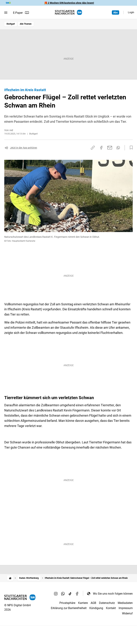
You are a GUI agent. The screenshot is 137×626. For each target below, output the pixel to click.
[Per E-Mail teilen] (109, 147)
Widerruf (127, 613)
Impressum (126, 608)
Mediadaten (125, 603)
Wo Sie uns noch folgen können (113, 593)
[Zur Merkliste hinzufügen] (130, 147)
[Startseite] (10, 578)
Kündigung (96, 608)
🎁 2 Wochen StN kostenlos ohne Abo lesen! (69, 2)
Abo (115, 12)
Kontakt (111, 608)
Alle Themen (26, 24)
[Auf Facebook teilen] (101, 147)
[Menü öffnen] (5, 12)
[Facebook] (77, 593)
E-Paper (18, 12)
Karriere (83, 603)
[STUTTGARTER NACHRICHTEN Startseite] (68, 12)
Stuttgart (10, 24)
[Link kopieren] (92, 147)
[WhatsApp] (63, 593)
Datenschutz (107, 603)
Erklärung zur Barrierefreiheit (69, 608)
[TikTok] (70, 593)
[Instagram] (56, 593)
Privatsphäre (67, 603)
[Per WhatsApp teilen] (118, 147)
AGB (93, 603)
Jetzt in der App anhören (23, 147)
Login (131, 12)
